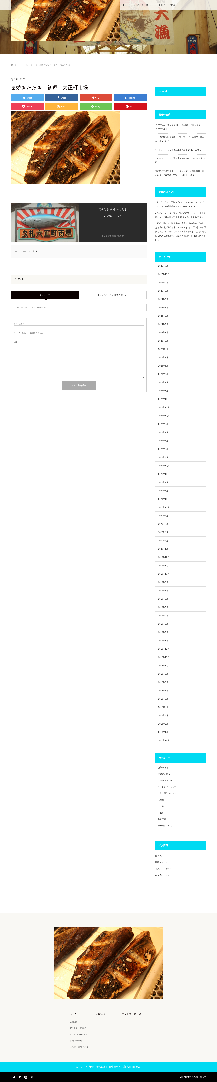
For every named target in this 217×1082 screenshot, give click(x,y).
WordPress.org (162, 875)
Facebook (19, 1076)
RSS (31, 1076)
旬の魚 (161, 806)
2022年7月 (163, 432)
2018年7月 (163, 690)
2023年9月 (163, 341)
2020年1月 (163, 549)
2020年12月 (163, 499)
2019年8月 (163, 590)
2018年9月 (163, 674)
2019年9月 (163, 582)
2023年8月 (163, 349)
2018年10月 (163, 665)
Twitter (13, 1076)
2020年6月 (163, 524)
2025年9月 (163, 282)
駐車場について (165, 825)
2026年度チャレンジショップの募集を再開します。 (179, 125)
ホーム (73, 1014)
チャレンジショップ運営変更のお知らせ (173, 158)
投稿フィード (161, 862)
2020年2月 (163, 540)
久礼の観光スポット (167, 793)
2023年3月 (163, 374)
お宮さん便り (164, 774)
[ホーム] (12, 60)
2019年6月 (163, 599)
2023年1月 (163, 391)
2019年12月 (163, 557)
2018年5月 (163, 707)
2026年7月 (163, 266)
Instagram (25, 1076)
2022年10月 (163, 416)
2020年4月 (163, 532)
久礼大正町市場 (199, 1077)
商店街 (161, 800)
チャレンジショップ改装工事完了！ (171, 150)
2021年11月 (163, 466)
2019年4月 (163, 615)
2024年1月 (163, 332)
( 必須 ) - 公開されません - (29, 333)
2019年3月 (163, 624)
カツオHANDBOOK (78, 1034)
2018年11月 (163, 657)
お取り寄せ (163, 767)
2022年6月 (163, 441)
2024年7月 (163, 307)
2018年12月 (163, 649)
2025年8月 (163, 291)
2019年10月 (163, 574)
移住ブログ (163, 819)
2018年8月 (163, 682)
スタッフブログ (165, 780)
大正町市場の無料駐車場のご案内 (170, 223)
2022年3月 (163, 457)
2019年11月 (163, 565)
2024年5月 (163, 316)
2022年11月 (163, 407)
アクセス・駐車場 (78, 1028)
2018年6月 (163, 699)
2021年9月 (163, 482)
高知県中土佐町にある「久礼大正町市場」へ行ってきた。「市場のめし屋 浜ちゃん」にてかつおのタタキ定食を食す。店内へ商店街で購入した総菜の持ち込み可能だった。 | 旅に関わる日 (180, 231)
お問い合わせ (141, 5)
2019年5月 (163, 607)
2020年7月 (163, 515)
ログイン (159, 856)
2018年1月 (163, 732)
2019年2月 (163, 632)
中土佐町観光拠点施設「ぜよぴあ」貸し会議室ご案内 (179, 137)
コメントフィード (163, 869)
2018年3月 (163, 715)
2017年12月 (163, 740)
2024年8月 (163, 299)
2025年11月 (163, 274)
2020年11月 (163, 507)
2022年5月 (163, 449)
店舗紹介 (74, 1022)
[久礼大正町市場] (108, 997)
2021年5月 (163, 491)
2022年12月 (163, 399)
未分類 (161, 813)
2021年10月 (163, 474)
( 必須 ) (19, 324)
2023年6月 (163, 366)
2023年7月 (163, 357)
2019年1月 (163, 640)
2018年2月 (163, 724)
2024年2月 (163, 324)
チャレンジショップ (167, 787)
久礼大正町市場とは (169, 5)
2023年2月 (163, 382)
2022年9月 (163, 424)
